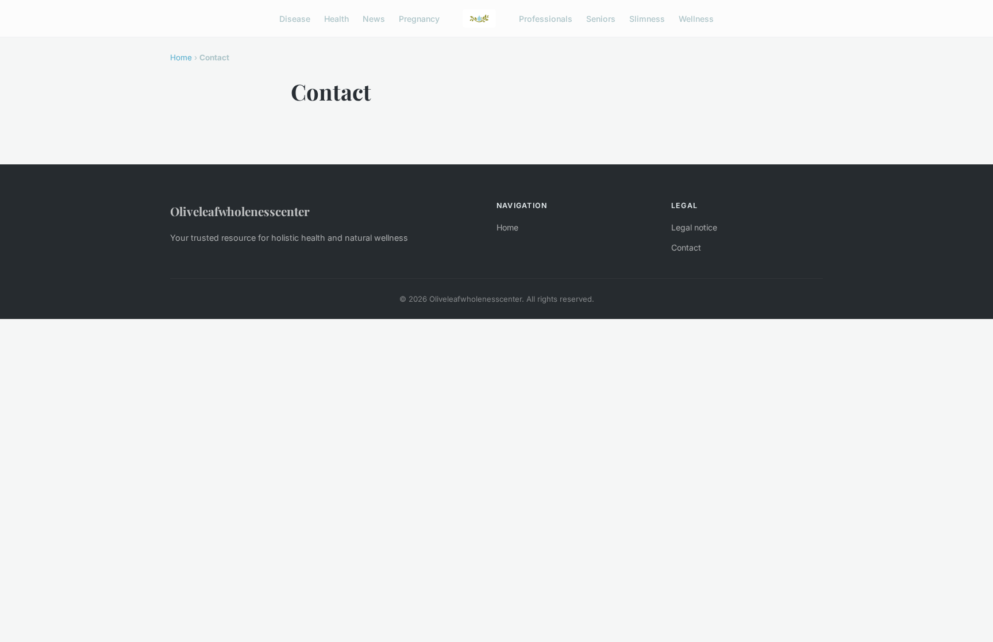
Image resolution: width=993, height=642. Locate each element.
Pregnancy (419, 18)
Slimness (647, 18)
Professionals (545, 18)
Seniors (600, 18)
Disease (294, 18)
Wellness (696, 18)
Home (181, 57)
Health (336, 18)
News (374, 18)
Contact (686, 247)
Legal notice (694, 227)
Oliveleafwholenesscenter (240, 211)
